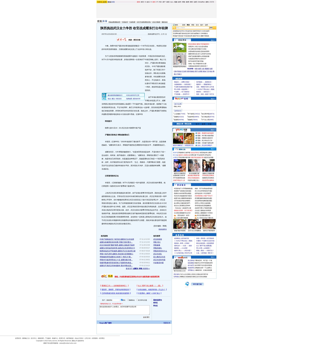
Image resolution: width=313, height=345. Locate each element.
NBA (196, 69)
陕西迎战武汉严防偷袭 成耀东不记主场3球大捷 (117, 251)
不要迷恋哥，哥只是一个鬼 (203, 260)
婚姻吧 (190, 120)
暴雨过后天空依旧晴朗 (199, 277)
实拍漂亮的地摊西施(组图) (203, 201)
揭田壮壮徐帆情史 (180, 173)
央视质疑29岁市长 (179, 31)
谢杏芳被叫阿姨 (198, 61)
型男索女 (191, 270)
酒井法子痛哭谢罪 (209, 231)
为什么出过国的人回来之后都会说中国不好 (194, 274)
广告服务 (48, 338)
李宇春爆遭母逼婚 (179, 178)
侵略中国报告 (204, 36)
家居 (168, 2)
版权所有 (81, 341)
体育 (142, 2)
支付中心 (34, 338)
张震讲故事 (203, 152)
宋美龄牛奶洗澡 (178, 36)
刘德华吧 (191, 117)
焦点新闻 (191, 260)
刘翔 (188, 71)
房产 (164, 2)
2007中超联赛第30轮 (144, 22)
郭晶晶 (179, 71)
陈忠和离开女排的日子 (199, 59)
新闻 (138, 2)
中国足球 (125, 22)
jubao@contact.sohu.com (68, 343)
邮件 (179, 2)
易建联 (207, 69)
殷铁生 (192, 71)
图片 (201, 25)
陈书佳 (190, 61)
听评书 (175, 152)
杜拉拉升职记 (194, 152)
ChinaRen (201, 2)
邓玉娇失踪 (189, 31)
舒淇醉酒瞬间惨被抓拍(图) (203, 198)
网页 (188, 25)
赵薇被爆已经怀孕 (179, 175)
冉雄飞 (190, 56)
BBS (191, 2)
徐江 (189, 49)
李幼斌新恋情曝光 (208, 175)
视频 (175, 2)
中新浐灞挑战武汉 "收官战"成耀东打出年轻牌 (117, 239)
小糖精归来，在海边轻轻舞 (203, 270)
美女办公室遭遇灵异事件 (182, 205)
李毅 (175, 106)
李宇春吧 (191, 114)
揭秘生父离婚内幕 (208, 173)
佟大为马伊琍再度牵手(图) (203, 191)
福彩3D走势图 (208, 157)
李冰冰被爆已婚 (194, 173)
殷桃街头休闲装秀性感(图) (182, 193)
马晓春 (190, 66)
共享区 (175, 157)
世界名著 (193, 155)
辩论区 (155, 305)
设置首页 (18, 338)
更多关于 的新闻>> (138, 269)
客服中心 (55, 338)
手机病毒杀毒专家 (184, 157)
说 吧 (186, 99)
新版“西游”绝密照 (179, 231)
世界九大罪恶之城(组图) (203, 203)
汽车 (160, 2)
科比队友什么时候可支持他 (202, 54)
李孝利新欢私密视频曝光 (203, 205)
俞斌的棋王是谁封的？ (200, 66)
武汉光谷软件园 (159, 260)
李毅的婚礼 (157, 248)
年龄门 (179, 74)
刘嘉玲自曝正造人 (194, 180)
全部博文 (102, 338)
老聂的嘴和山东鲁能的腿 (201, 56)
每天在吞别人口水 (180, 271)
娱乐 (148, 2)
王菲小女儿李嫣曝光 (194, 231)
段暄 (189, 46)
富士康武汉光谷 (159, 257)
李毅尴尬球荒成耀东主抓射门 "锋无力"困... (116, 257)
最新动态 (165, 22)
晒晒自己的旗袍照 (186, 277)
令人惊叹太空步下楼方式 (205, 218)
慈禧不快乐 (196, 36)
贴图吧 (176, 120)
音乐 (197, 25)
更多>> (213, 40)
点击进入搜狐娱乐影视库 (203, 210)
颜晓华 (190, 54)
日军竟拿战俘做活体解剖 (182, 201)
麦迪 (204, 71)
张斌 (189, 64)
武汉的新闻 (157, 239)
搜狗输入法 (26, 338)
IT (157, 2)
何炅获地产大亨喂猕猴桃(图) (183, 188)
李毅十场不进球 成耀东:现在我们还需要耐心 (116, 254)
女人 (171, 2)
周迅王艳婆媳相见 (194, 178)
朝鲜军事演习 (197, 31)
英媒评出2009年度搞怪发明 (203, 263)
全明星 (200, 71)
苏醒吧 (176, 117)
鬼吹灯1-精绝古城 (184, 155)
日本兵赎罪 (205, 31)
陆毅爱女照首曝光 (208, 178)
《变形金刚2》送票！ (183, 215)
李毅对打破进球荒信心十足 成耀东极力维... (116, 260)
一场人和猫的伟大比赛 (199, 64)
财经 (154, 2)
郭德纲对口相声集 (184, 152)
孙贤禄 (190, 51)
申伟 (179, 106)
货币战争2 (207, 155)
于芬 (207, 71)
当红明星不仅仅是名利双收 (203, 265)
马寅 (189, 59)
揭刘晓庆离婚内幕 (194, 175)
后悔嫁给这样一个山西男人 (203, 268)
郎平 (196, 71)
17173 (212, 2)
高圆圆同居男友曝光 (179, 66)
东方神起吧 (205, 117)
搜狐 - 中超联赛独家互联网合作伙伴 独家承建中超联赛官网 (137, 277)
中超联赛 (132, 22)
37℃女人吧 (205, 120)
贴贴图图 (191, 263)
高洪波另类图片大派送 (199, 49)
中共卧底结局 (188, 36)
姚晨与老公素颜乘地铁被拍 (183, 198)
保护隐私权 (70, 338)
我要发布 (166, 323)
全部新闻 (95, 338)
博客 (183, 2)
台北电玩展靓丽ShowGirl (182, 213)
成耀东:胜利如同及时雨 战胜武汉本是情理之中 (117, 248)
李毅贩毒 (156, 245)
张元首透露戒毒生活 (203, 215)
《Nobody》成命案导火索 (182, 208)
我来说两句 (152, 34)
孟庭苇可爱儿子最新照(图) (203, 208)
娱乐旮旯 (191, 265)
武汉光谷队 (157, 254)
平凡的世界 (200, 155)
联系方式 (62, 338)
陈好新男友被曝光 (208, 180)
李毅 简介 (157, 242)
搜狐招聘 (41, 338)
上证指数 (177, 114)
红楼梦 (209, 152)
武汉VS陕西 (156, 22)
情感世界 (191, 268)
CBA (175, 71)
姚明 (199, 69)
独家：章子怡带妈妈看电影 (203, 188)
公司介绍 (87, 338)
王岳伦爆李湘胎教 (182, 218)
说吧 (195, 2)
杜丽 (211, 69)
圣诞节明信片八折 (179, 180)
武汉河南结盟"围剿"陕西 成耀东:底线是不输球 (117, 245)
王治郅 (184, 71)
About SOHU (79, 338)
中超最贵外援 (158, 263)
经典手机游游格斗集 (197, 157)
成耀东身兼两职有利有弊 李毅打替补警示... (116, 242)
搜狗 (207, 2)
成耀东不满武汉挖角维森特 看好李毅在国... (116, 266)
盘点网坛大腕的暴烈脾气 (182, 203)
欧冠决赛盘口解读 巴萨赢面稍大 (198, 44)
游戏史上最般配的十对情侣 (203, 213)
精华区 (155, 302)
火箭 (202, 69)
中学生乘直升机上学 (179, 54)
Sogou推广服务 (105, 323)
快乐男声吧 (205, 114)
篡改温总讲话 (186, 33)
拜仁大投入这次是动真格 (200, 46)
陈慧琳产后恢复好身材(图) (182, 191)
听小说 (175, 155)
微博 (187, 2)
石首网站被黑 (177, 33)
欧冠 (211, 71)
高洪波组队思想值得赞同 (201, 51)
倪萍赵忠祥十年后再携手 (203, 193)
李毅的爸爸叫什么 (160, 251)
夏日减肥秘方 (195, 33)
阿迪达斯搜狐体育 (114, 22)
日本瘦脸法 (204, 33)
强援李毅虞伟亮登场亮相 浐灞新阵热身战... (116, 263)
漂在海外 (176, 274)
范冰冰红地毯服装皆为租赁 (183, 196)
